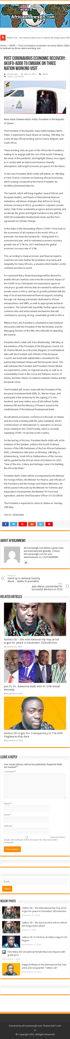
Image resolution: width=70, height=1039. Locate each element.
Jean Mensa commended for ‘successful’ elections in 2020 (46, 587)
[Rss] (35, 1030)
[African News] (35, 15)
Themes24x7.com (52, 1025)
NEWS (12, 45)
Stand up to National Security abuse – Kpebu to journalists (24, 579)
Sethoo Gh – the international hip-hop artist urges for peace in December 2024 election (31, 641)
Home (3, 45)
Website (8, 826)
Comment (10, 771)
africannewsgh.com (32, 1025)
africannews (12, 74)
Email (7, 814)
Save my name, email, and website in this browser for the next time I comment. (34, 840)
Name (8, 803)
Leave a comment (15, 76)
